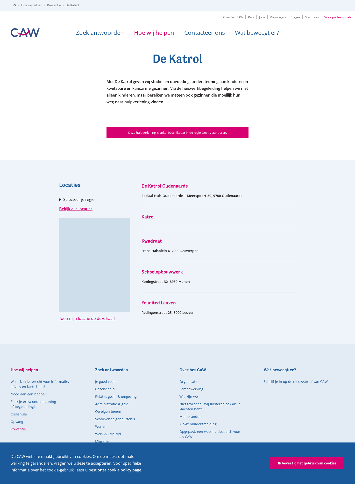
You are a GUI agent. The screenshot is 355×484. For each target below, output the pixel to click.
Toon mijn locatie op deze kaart (87, 318)
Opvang (17, 421)
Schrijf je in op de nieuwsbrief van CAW (296, 381)
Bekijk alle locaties (75, 208)
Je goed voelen (107, 381)
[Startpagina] (15, 5)
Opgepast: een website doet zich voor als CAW (209, 434)
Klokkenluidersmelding (198, 424)
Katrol (148, 217)
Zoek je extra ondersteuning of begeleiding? (33, 404)
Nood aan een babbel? (29, 394)
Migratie (102, 441)
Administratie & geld (111, 404)
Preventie (54, 5)
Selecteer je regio (79, 199)
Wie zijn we (188, 396)
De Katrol (72, 5)
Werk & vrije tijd (108, 434)
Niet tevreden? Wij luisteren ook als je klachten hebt (210, 406)
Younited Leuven (159, 303)
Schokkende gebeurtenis (115, 419)
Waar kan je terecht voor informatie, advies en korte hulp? (40, 384)
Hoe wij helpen (31, 5)
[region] (94, 265)
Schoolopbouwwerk (162, 272)
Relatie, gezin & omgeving (116, 396)
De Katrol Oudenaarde (165, 186)
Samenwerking (191, 389)
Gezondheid (105, 389)
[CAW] (25, 32)
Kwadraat (152, 241)
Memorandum (191, 416)
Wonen (100, 426)
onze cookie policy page (119, 470)
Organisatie (188, 381)
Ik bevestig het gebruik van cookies (307, 463)
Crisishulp (19, 414)
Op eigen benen (108, 411)
